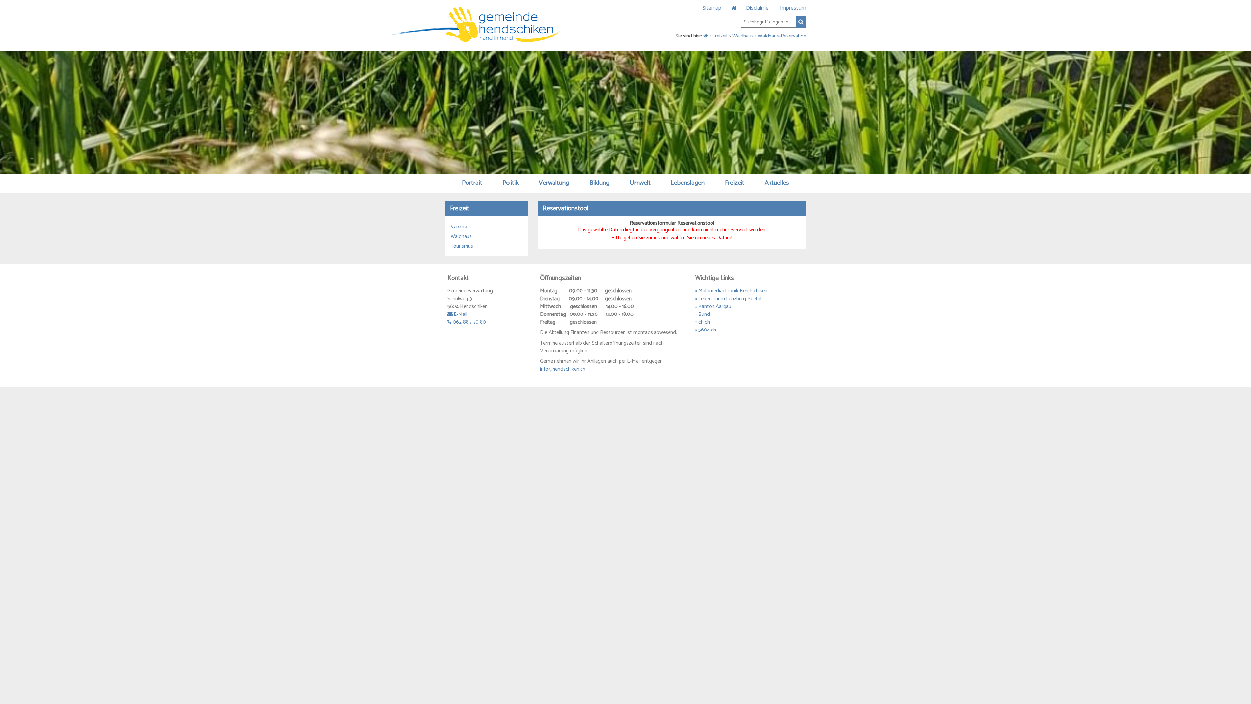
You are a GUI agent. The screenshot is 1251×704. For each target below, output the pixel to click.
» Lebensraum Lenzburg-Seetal (728, 298)
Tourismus (462, 246)
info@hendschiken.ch (562, 369)
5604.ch (707, 330)
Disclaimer (758, 8)
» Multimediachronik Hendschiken (731, 290)
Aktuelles (777, 183)
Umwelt (640, 183)
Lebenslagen (688, 183)
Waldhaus (743, 36)
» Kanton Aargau (713, 306)
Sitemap (711, 8)
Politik (510, 183)
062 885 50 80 (469, 322)
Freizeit (720, 36)
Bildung (599, 183)
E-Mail (460, 314)
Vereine (459, 227)
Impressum (793, 8)
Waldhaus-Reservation (782, 36)
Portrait (472, 183)
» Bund (702, 314)
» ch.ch (702, 322)
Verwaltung (554, 183)
